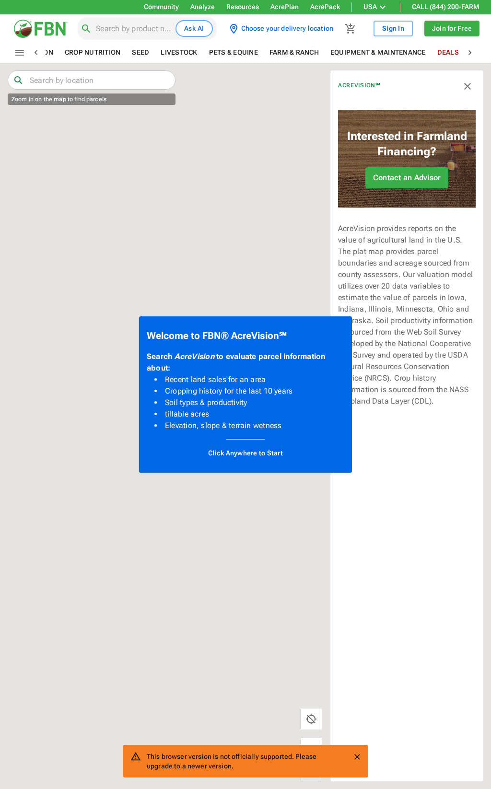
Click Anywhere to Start (245, 453)
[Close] (357, 757)
